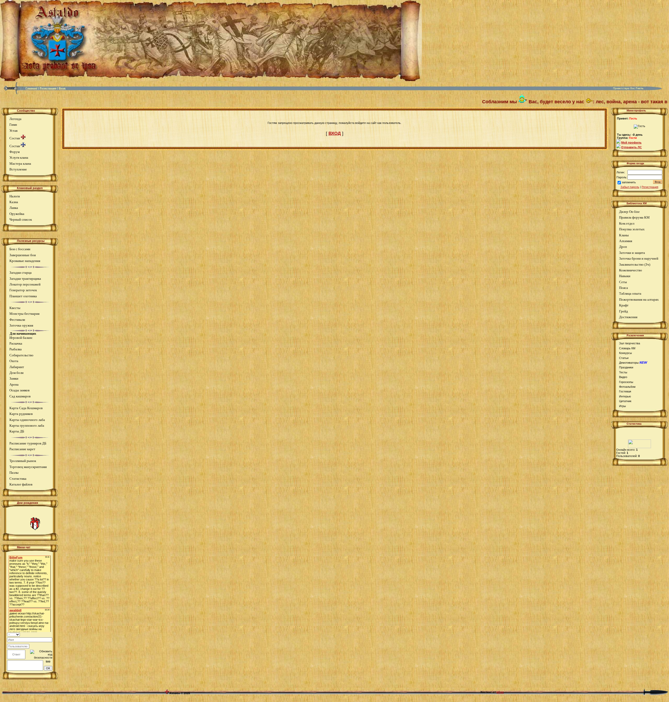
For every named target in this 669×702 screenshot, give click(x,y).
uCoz (500, 692)
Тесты (623, 372)
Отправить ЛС (631, 147)
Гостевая (625, 391)
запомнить (629, 182)
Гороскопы (626, 382)
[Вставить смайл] (50, 634)
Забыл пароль (629, 187)
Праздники (626, 367)
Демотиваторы (629, 362)
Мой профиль (631, 142)
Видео (623, 377)
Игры (622, 406)
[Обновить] (45, 634)
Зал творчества (629, 343)
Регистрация (650, 187)
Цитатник (625, 401)
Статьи (623, 357)
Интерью (625, 396)
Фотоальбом (627, 386)
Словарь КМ (627, 348)
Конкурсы (625, 353)
